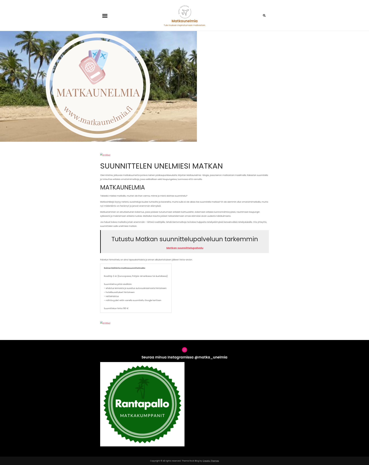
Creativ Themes (211, 460)
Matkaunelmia (185, 21)
